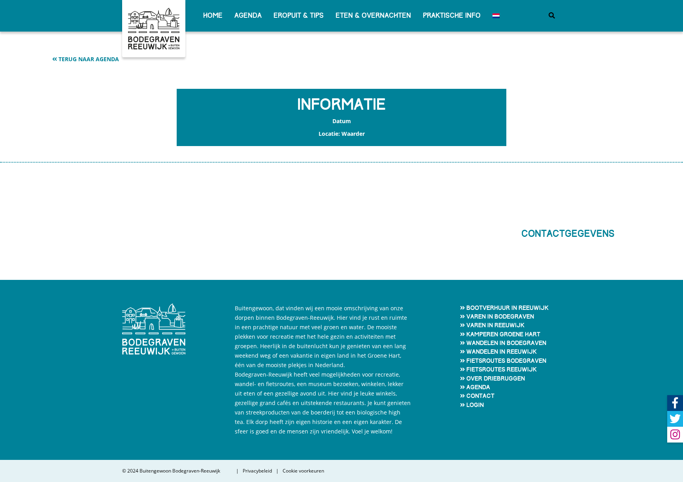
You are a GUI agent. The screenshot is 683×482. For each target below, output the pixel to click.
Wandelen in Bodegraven (506, 343)
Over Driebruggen (495, 378)
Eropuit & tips (299, 15)
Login (475, 405)
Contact (480, 395)
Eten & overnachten (373, 15)
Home (213, 15)
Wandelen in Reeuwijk (501, 351)
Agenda (248, 15)
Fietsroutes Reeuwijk (501, 369)
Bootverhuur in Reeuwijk (507, 307)
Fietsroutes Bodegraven (506, 360)
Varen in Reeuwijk (495, 325)
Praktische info (452, 15)
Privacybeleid (257, 471)
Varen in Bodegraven (500, 316)
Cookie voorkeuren (303, 471)
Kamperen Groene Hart (503, 334)
